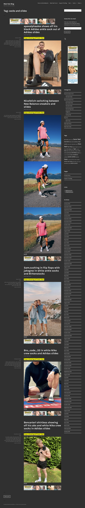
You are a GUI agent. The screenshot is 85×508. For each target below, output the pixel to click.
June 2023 (66, 236)
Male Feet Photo (27, 34)
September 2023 (68, 227)
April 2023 (66, 242)
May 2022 (66, 275)
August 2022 (67, 266)
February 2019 (67, 392)
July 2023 (66, 233)
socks (13, 45)
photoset (13, 116)
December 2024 (67, 206)
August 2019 (67, 374)
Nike (12, 363)
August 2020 (67, 338)
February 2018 (67, 428)
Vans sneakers (77, 159)
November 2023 (67, 221)
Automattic (24, 504)
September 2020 (68, 335)
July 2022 (66, 269)
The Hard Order (69, 96)
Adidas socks (8, 41)
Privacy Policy (67, 175)
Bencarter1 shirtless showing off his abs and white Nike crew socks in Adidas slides (42, 425)
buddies (19, 282)
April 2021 (66, 314)
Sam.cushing (7, 284)
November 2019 (67, 365)
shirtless (14, 439)
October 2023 (67, 224)
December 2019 (67, 362)
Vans (74, 159)
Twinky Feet (68, 114)
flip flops (19, 44)
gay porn (74, 146)
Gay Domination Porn (69, 93)
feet (11, 283)
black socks (13, 44)
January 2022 (67, 287)
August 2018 (67, 410)
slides (11, 45)
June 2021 (66, 308)
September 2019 (67, 371)
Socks (74, 3)
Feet (69, 3)
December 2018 (67, 398)
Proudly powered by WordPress (9, 504)
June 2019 (66, 380)
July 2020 (66, 341)
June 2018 (66, 416)
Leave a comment (17, 46)
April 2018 (66, 422)
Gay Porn (66, 117)
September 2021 (67, 299)
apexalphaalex (18, 41)
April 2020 (66, 350)
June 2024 (66, 212)
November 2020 (67, 329)
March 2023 (67, 245)
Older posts (7, 496)
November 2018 (67, 401)
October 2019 (67, 368)
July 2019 (66, 377)
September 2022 (68, 263)
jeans (72, 149)
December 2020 (67, 326)
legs (10, 115)
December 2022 (67, 254)
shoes (78, 152)
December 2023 (67, 218)
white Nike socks (13, 441)
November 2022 (67, 257)
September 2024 (68, 209)
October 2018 (67, 404)
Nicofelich (9, 116)
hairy (65, 149)
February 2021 (67, 320)
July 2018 (66, 413)
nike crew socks (16, 363)
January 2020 (67, 359)
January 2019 (67, 395)
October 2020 (67, 332)
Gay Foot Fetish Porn (68, 99)
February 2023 (67, 248)
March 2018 (66, 425)
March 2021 (66, 317)
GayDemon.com (68, 190)
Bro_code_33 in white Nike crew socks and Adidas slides (41, 352)
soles (74, 157)
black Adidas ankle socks (8, 43)
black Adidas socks (17, 43)
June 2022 (66, 272)
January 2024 (67, 215)
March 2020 (67, 353)
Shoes (79, 3)
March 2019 (66, 389)
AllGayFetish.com (69, 191)
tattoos (77, 157)
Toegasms (68, 111)
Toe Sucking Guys (70, 108)
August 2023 (67, 230)
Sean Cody (68, 120)
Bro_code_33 (16, 361)
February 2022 (67, 284)
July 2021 (66, 305)
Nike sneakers (75, 150)
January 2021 (67, 323)
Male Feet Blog (9, 4)
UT (72, 159)
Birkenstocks (15, 282)
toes (66, 159)
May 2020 (66, 347)
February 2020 (67, 356)
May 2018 (66, 419)
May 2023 (66, 239)
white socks (18, 117)
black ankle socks (7, 44)
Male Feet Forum (54, 3)
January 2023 (67, 251)
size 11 (66, 154)
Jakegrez (17, 283)
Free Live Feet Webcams (43, 3)
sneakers (19, 116)
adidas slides (18, 40)
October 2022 (67, 260)
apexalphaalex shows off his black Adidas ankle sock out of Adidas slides (42, 29)
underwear (69, 159)
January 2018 (67, 431)
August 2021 (67, 302)
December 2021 (67, 290)
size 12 (68, 154)
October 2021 (67, 296)
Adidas (7, 40)
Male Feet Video (67, 126)
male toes (77, 149)
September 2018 (68, 407)
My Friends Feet (69, 102)
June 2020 (66, 344)
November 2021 (67, 293)
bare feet (10, 282)
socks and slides (18, 45)
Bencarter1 (17, 437)
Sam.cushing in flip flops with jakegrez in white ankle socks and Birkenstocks (42, 270)
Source (25, 87)
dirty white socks (74, 144)
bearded (66, 141)
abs (6, 437)
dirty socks (69, 144)
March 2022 (67, 281)
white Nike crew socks (13, 365)
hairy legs (69, 149)
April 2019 (66, 386)
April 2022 (66, 278)
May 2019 (66, 383)
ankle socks (13, 41)
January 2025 (67, 203)
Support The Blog (63, 3)
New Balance (13, 115)
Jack (20, 39)
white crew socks (14, 440)
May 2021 (66, 311)
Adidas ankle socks (12, 40)
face (16, 44)
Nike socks (10, 439)
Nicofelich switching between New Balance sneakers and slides (41, 103)
